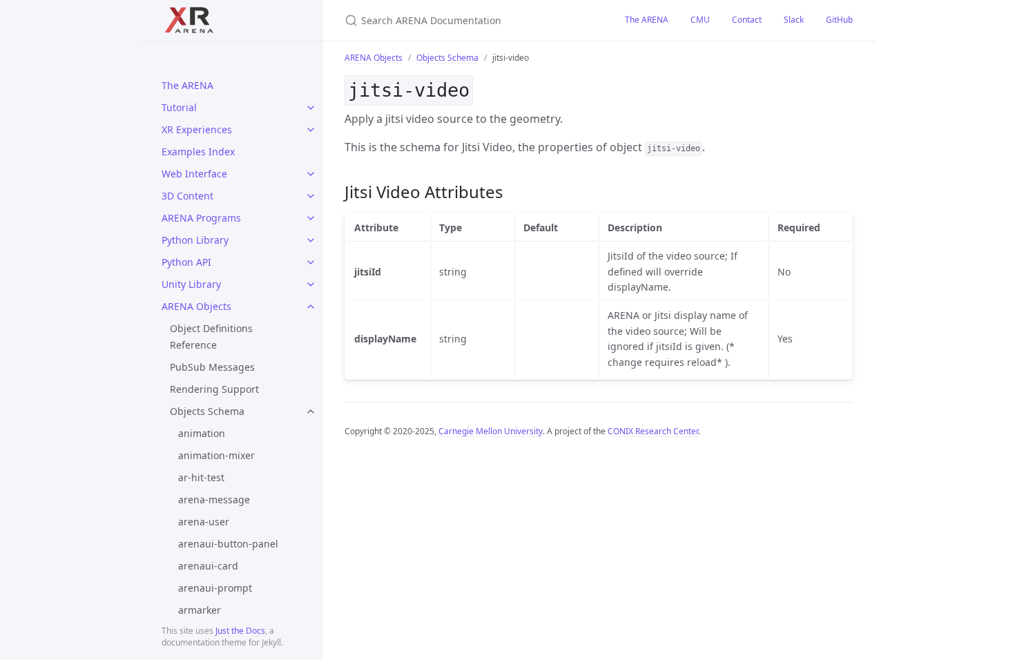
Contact (747, 20)
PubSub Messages (212, 366)
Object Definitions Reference (211, 336)
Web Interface (194, 173)
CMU (700, 20)
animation (201, 433)
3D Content (187, 195)
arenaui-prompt (215, 587)
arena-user (203, 521)
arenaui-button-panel (228, 543)
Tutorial (179, 107)
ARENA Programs (201, 217)
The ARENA (187, 85)
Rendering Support (214, 389)
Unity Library (191, 284)
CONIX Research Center (653, 431)
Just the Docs (240, 631)
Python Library (195, 239)
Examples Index (198, 151)
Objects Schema (207, 411)
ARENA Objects (196, 306)
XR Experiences (197, 129)
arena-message (214, 499)
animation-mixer (216, 455)
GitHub (839, 20)
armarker (199, 610)
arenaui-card (208, 565)
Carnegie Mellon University (490, 431)
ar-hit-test (201, 477)
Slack (794, 20)
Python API (186, 262)
